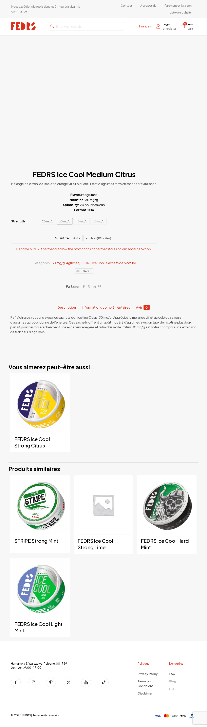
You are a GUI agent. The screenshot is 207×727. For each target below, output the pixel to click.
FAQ (172, 674)
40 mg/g (82, 221)
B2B (172, 689)
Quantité (62, 238)
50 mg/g (99, 221)
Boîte (76, 238)
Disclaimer (145, 693)
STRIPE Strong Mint (36, 541)
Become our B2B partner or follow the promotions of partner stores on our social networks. (84, 249)
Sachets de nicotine (121, 263)
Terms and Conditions (145, 683)
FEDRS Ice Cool (93, 263)
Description (66, 307)
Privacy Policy (148, 674)
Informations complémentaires (106, 307)
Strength (18, 221)
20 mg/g (48, 221)
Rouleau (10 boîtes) (98, 238)
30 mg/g (65, 221)
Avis (142, 307)
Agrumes (72, 263)
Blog (172, 681)
